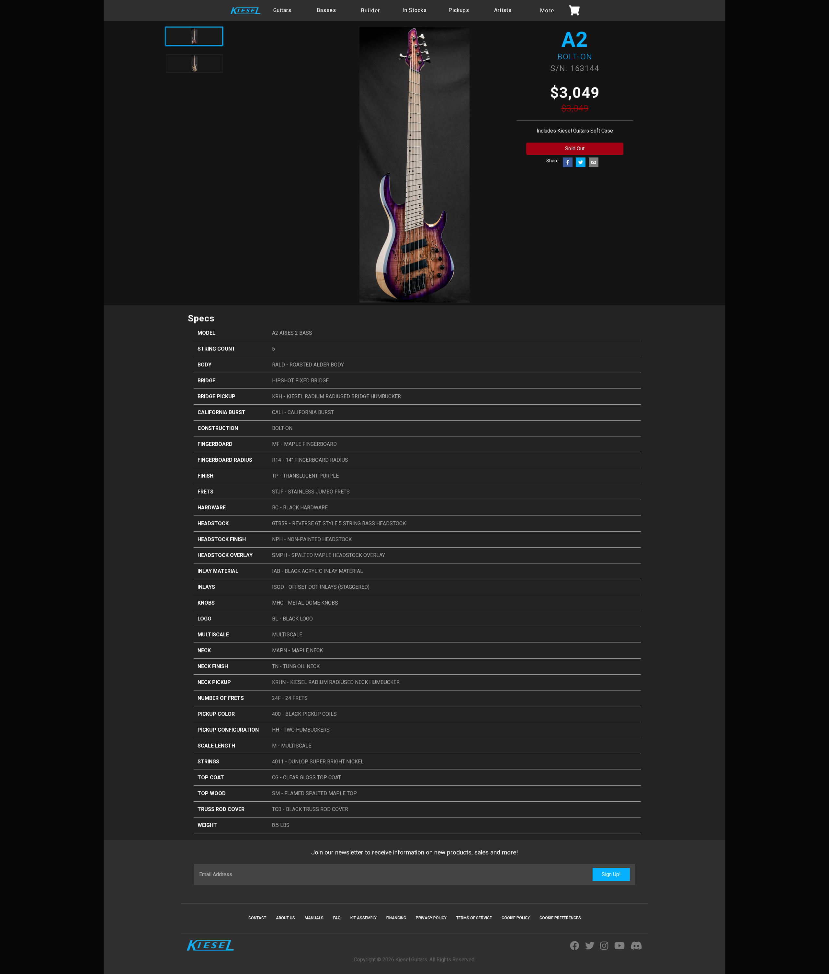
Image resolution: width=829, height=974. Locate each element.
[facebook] (568, 162)
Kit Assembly (363, 918)
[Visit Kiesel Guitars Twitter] (590, 946)
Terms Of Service (474, 918)
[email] (593, 162)
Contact (257, 918)
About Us (285, 918)
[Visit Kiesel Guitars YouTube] (619, 946)
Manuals (314, 918)
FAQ (337, 918)
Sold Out (575, 148)
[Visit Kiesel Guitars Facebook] (574, 946)
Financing (396, 918)
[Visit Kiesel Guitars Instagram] (604, 946)
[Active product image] (194, 36)
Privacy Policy (431, 918)
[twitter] (580, 162)
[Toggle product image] (194, 63)
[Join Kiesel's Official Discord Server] (636, 946)
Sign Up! (611, 874)
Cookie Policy (516, 918)
